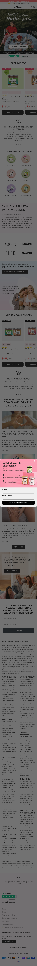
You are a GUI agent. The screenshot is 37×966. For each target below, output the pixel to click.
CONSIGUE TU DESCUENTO (18, 503)
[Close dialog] (35, 461)
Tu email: (4, 489)
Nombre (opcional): (7, 495)
